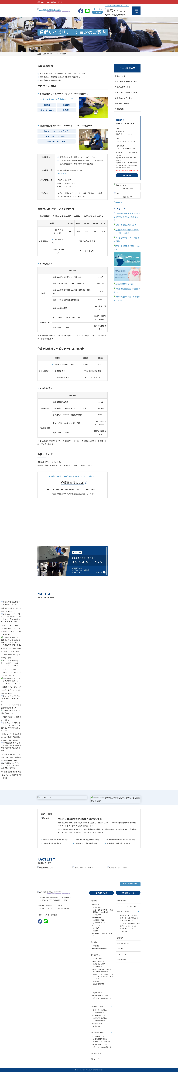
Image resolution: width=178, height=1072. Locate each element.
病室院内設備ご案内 (100, 1018)
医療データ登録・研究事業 (48, 915)
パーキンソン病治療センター (126, 92)
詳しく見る (61, 173)
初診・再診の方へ (99, 961)
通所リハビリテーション (124, 98)
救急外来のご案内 (99, 964)
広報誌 (59, 905)
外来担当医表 (127, 175)
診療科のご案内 (96, 1053)
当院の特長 (97, 907)
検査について (95, 1059)
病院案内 (96, 904)
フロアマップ (97, 925)
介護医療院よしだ (72, 482)
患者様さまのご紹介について (103, 1042)
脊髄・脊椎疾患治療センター (126, 81)
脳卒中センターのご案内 (128, 915)
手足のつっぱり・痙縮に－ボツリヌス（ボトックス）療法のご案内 (103, 976)
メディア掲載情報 (63, 909)
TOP (39, 54)
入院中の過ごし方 (99, 1015)
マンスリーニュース (45, 909)
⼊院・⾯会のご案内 (100, 1010)
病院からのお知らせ (45, 905)
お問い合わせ (129, 893)
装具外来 (96, 981)
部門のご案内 (121, 901)
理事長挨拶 (97, 915)
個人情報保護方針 (123, 943)
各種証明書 (97, 1026)
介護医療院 (119, 109)
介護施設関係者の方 (100, 1039)
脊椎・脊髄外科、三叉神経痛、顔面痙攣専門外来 (102, 970)
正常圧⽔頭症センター (123, 87)
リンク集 (120, 949)
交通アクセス (102, 893)
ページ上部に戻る (131, 884)
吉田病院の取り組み (100, 923)
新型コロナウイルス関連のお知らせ (49, 2)
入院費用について (99, 1021)
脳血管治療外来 (98, 984)
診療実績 (96, 946)
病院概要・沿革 (98, 920)
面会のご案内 (97, 1023)
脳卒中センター (121, 76)
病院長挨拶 (97, 917)
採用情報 (120, 938)
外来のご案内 (97, 959)
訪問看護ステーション (123, 103)
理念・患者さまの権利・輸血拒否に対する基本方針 (103, 911)
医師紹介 (96, 928)
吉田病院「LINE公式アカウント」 (103, 934)
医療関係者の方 (98, 1036)
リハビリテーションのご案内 (127, 906)
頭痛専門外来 (97, 993)
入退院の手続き (98, 1013)
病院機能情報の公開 (100, 948)
